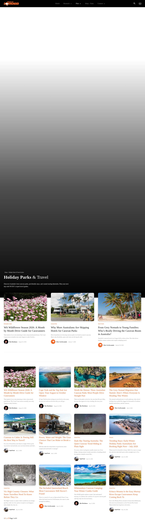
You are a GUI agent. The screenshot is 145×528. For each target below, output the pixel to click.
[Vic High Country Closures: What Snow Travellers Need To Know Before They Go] (20, 475)
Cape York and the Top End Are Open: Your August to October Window (53, 393)
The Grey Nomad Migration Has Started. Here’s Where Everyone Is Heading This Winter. (124, 393)
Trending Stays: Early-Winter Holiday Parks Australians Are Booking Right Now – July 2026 (123, 444)
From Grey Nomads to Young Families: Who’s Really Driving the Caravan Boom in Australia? (119, 331)
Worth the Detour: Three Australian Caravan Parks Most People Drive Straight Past (89, 393)
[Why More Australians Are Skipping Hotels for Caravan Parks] (72, 307)
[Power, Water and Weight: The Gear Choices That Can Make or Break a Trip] (55, 424)
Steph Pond (12, 450)
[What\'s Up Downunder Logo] (16, 3)
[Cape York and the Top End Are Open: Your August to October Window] (55, 377)
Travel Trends (101, 323)
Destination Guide (8, 323)
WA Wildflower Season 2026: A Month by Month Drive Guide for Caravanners (18, 393)
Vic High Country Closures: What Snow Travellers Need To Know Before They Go (19, 494)
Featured (111, 437)
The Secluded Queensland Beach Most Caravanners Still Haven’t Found (53, 491)
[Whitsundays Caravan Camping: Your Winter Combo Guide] (90, 475)
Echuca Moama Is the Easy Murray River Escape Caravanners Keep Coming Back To (124, 494)
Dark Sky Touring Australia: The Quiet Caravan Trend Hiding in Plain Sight (88, 444)
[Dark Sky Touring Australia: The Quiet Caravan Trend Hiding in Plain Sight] (90, 424)
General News (77, 437)
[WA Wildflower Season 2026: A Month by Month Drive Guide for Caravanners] (25, 307)
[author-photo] (6, 341)
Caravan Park (54, 323)
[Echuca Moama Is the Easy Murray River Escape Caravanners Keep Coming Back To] (125, 475)
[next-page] (9, 518)
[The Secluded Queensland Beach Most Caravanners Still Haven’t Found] (55, 475)
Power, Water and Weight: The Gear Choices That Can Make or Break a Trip (55, 440)
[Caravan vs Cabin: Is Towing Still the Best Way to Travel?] (20, 424)
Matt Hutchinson (13, 341)
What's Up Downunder (61, 341)
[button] (134, 3)
